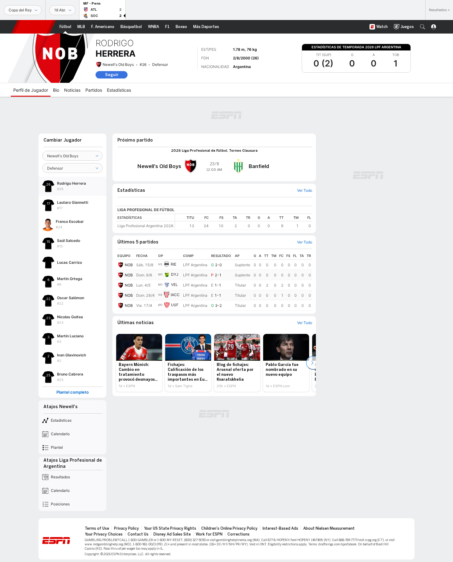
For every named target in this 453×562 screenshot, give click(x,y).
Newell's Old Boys (118, 64)
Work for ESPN (209, 534)
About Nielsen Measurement (329, 528)
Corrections (238, 534)
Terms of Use (97, 528)
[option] (139, 363)
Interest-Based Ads (280, 528)
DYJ (174, 274)
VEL (174, 284)
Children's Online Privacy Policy (229, 528)
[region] (243, 222)
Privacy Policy (126, 528)
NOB (129, 265)
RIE (173, 264)
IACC (175, 294)
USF (174, 305)
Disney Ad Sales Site (172, 534)
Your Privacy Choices (104, 534)
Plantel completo (72, 392)
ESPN (33, 27)
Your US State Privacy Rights (170, 528)
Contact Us (138, 534)
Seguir (111, 74)
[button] (422, 26)
